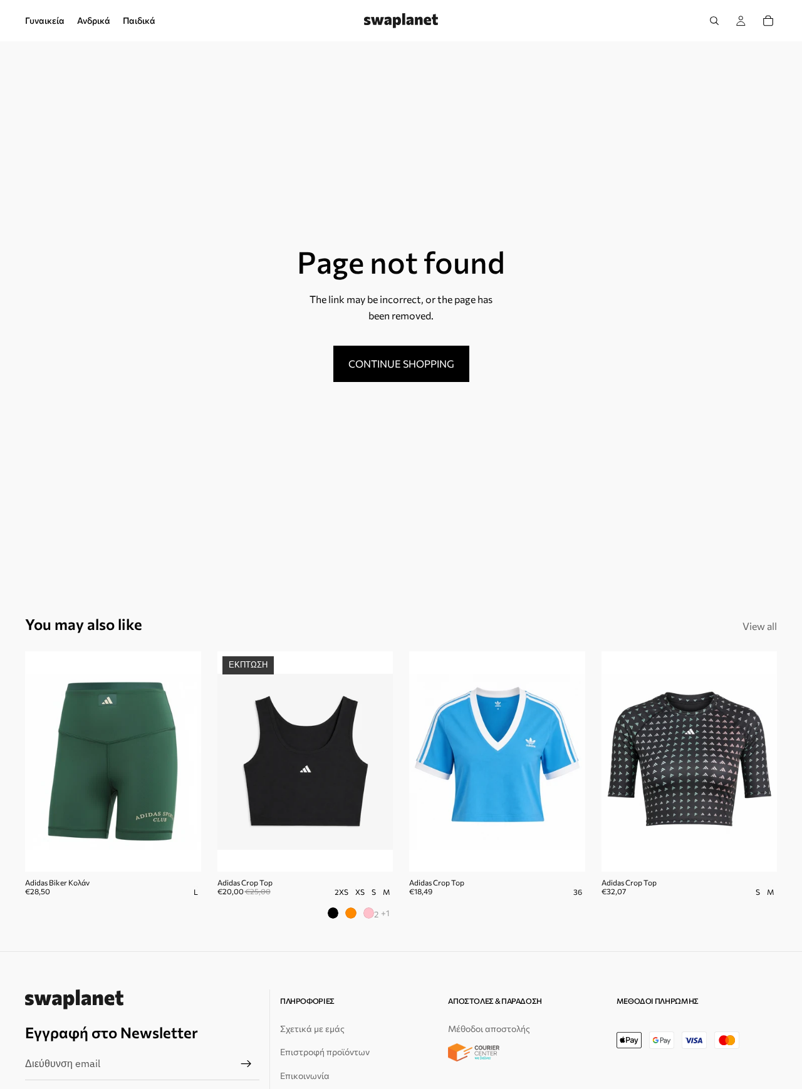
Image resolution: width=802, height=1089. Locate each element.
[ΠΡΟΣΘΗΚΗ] (181, 852)
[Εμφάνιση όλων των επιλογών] (385, 913)
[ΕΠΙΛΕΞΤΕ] (373, 852)
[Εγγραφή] (246, 1064)
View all (759, 626)
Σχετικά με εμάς (312, 1028)
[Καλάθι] (768, 20)
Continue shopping (401, 363)
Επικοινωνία (305, 1075)
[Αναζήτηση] (714, 20)
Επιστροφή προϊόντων (325, 1052)
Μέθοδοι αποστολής (489, 1028)
